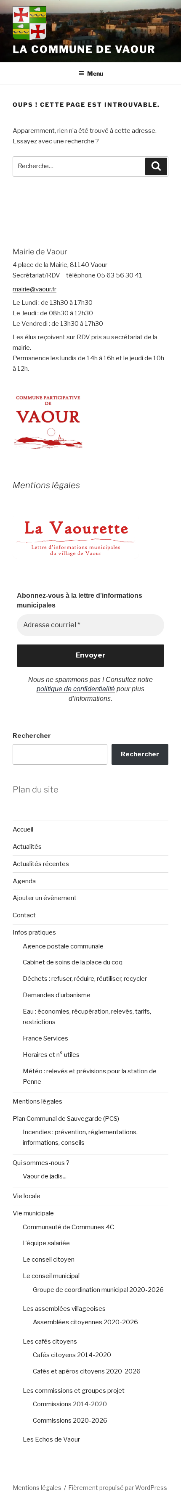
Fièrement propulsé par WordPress (117, 1487)
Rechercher (32, 735)
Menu (95, 73)
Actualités (27, 846)
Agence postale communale (63, 946)
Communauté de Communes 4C (68, 1227)
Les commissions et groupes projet (74, 1390)
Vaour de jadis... (45, 1176)
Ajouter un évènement (45, 898)
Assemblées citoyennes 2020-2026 (85, 1322)
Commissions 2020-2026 (70, 1420)
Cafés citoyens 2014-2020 (72, 1355)
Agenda (24, 881)
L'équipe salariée (46, 1243)
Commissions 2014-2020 (70, 1404)
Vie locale (26, 1196)
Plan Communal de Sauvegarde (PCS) (66, 1118)
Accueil (23, 829)
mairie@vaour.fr (34, 289)
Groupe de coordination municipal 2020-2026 (98, 1290)
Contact (24, 915)
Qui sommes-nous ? (41, 1163)
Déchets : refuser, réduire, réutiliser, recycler (85, 978)
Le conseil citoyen (49, 1259)
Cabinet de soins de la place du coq (72, 962)
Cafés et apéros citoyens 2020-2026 (87, 1371)
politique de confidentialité (76, 688)
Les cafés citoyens (50, 1341)
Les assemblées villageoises (64, 1309)
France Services (45, 1038)
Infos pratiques (34, 932)
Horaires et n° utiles (51, 1055)
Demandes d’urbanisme (56, 995)
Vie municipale (33, 1213)
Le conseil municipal (51, 1276)
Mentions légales (37, 1101)
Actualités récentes (41, 864)
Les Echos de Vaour (51, 1439)
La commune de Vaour (84, 49)
